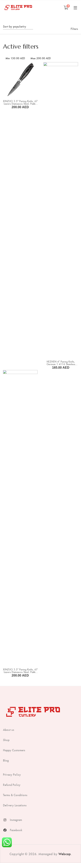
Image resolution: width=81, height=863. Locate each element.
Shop (6, 740)
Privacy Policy (12, 774)
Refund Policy (11, 785)
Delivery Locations (15, 805)
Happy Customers (14, 750)
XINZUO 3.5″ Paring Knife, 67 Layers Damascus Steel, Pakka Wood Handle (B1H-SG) (20, 671)
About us (8, 730)
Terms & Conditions (15, 795)
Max (40, 58)
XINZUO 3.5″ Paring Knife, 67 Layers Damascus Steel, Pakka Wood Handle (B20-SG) (20, 103)
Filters (74, 29)
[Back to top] (70, 852)
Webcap (64, 853)
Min (15, 58)
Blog (6, 760)
